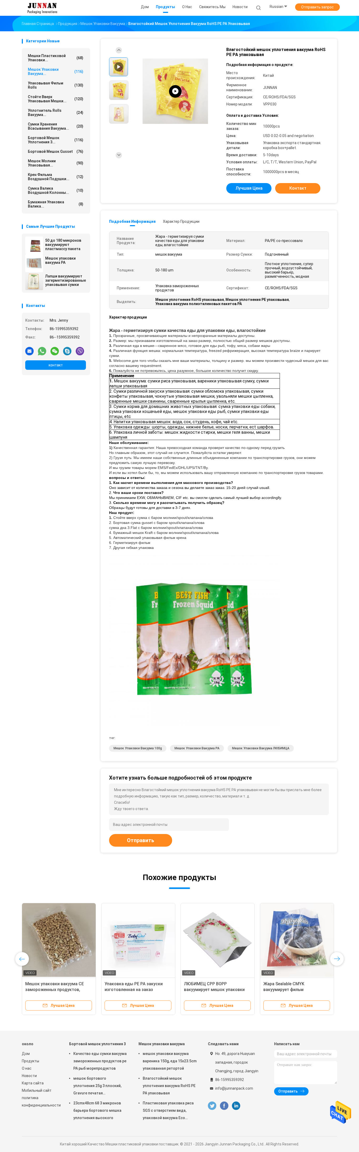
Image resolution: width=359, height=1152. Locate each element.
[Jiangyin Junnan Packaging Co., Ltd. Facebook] (224, 1105)
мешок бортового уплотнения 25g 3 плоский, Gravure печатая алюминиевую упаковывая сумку (97, 1086)
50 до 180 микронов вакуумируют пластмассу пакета (63, 244)
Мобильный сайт (37, 1090)
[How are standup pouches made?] (175, 91)
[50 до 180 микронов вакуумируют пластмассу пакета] (34, 245)
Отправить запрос (317, 7)
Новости (29, 1076)
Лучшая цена (249, 188)
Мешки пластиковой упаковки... (55, 58)
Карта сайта (33, 1083)
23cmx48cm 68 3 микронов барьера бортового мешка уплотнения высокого (97, 1110)
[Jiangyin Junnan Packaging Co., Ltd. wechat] (54, 351)
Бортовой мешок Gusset (55, 151)
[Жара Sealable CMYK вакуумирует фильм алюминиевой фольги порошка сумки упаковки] (297, 940)
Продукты (30, 1061)
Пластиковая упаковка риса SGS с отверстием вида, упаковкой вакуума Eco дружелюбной (168, 1111)
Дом (26, 1054)
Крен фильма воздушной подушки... (55, 177)
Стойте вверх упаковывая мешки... (55, 99)
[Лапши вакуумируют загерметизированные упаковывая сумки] (34, 281)
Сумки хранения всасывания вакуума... (55, 126)
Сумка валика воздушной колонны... (55, 190)
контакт (56, 365)
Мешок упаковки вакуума (162, 1044)
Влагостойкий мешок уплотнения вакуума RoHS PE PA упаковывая (169, 1085)
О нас (27, 1068)
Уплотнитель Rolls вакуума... (55, 112)
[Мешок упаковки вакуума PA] (34, 263)
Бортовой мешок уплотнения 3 (97, 1044)
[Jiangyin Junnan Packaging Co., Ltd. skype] (67, 351)
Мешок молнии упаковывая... (55, 163)
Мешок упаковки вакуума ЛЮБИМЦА (260, 748)
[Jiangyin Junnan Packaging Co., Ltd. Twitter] (212, 1105)
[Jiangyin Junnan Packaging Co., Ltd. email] (29, 351)
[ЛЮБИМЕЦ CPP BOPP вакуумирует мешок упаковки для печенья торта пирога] (217, 940)
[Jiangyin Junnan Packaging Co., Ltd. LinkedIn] (236, 1105)
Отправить (140, 840)
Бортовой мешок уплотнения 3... (55, 140)
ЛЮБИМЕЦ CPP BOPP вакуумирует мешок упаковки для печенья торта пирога (214, 989)
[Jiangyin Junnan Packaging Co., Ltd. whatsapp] (42, 351)
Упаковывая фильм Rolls (55, 85)
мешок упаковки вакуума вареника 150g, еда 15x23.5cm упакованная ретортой (170, 1061)
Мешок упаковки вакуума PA (60, 260)
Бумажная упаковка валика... (55, 204)
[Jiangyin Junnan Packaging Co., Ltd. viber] (80, 351)
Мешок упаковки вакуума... (55, 71)
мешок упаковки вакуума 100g (138, 748)
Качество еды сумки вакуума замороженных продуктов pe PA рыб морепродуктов (100, 1061)
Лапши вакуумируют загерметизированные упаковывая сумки (65, 280)
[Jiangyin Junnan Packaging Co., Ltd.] (42, 8)
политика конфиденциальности (40, 1101)
